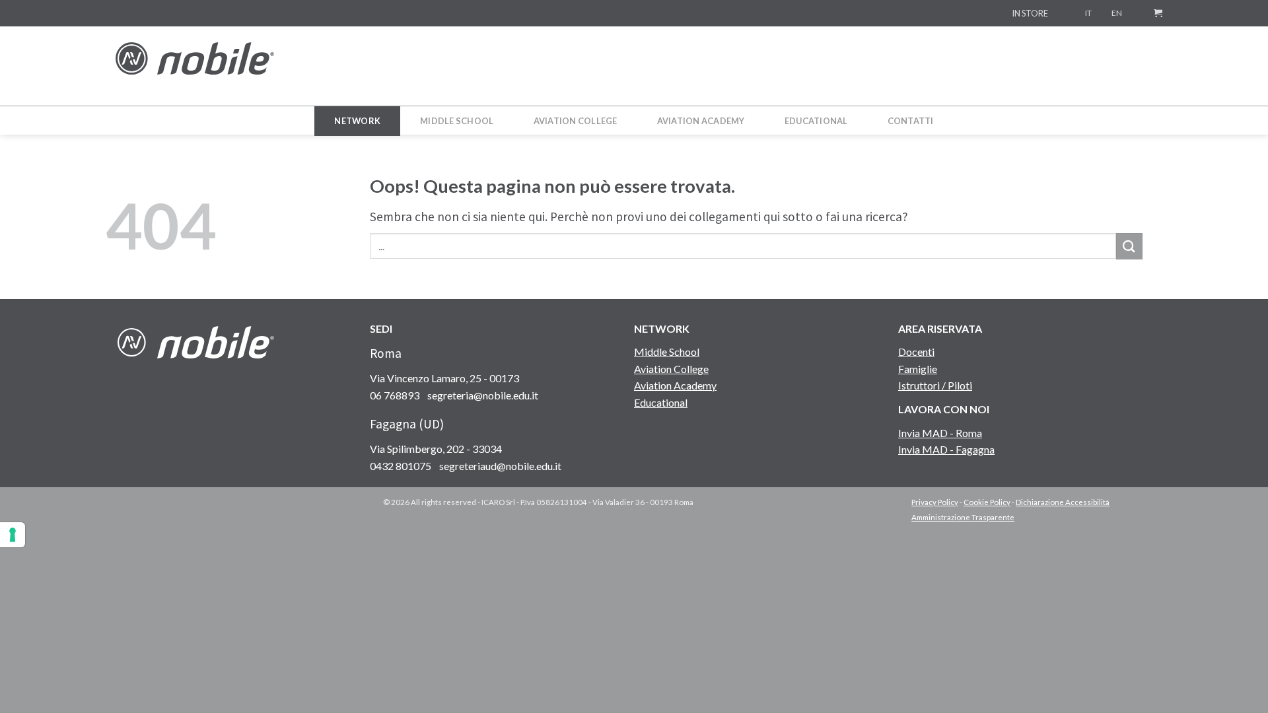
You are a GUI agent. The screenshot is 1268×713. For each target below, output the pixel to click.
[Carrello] (1158, 13)
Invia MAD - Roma (940, 432)
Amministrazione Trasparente (962, 517)
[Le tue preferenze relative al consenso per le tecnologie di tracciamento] (12, 534)
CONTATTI (911, 121)
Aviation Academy (675, 385)
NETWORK (357, 121)
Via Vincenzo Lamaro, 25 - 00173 (444, 378)
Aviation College (671, 368)
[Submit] (1129, 246)
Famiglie (917, 368)
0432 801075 (400, 465)
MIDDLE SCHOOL (456, 121)
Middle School (666, 351)
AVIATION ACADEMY (701, 121)
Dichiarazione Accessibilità (1063, 502)
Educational (660, 402)
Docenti (916, 351)
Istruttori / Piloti (935, 385)
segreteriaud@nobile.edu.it (500, 465)
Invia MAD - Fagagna (946, 449)
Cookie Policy (987, 502)
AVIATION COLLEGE (575, 121)
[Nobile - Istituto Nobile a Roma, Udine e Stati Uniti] (195, 65)
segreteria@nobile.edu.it (482, 395)
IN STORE (1030, 13)
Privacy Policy (934, 502)
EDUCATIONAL (816, 121)
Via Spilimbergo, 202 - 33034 (436, 448)
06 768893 (394, 395)
